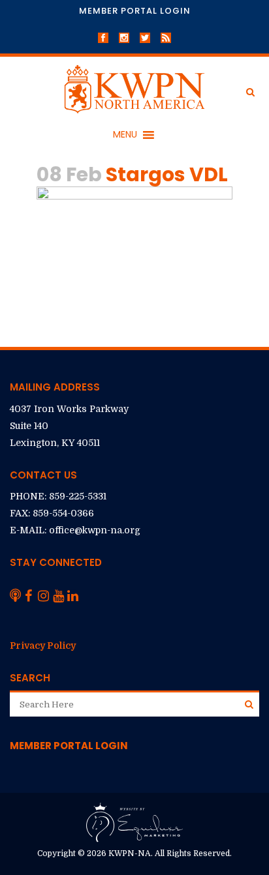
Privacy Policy (43, 645)
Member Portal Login (135, 11)
